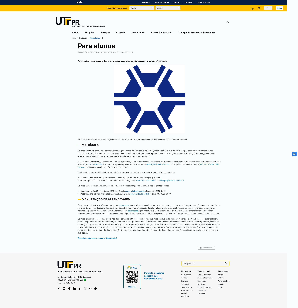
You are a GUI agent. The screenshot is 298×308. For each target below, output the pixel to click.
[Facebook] (59, 288)
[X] (85, 288)
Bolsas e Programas (205, 278)
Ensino (75, 32)
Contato (184, 278)
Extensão (120, 32)
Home (74, 38)
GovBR (79, 2)
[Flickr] (64, 288)
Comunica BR (146, 2)
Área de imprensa (204, 275)
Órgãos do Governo (204, 2)
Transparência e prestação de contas (197, 32)
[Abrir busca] (228, 22)
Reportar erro (208, 248)
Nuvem (221, 275)
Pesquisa (89, 32)
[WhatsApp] (95, 288)
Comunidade (186, 275)
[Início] (80, 22)
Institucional (138, 32)
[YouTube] (90, 288)
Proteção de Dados (205, 287)
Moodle (221, 284)
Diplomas (201, 284)
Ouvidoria (185, 296)
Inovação (105, 32)
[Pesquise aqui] (226, 263)
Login (220, 287)
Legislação (188, 2)
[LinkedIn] (74, 288)
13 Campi (185, 284)
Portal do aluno (223, 281)
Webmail (221, 278)
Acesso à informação (162, 2)
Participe (177, 2)
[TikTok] (79, 288)
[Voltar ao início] (70, 265)
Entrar (279, 8)
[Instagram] (69, 288)
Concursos (202, 281)
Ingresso (184, 281)
